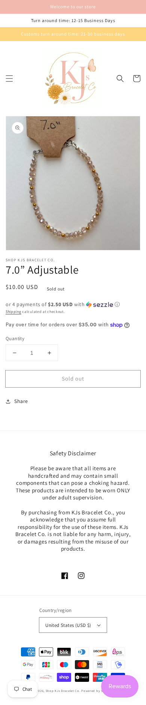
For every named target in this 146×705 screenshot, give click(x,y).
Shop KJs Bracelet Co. (63, 691)
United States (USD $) (68, 625)
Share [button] (21, 401)
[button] (9, 78)
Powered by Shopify (97, 691)
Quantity (15, 338)
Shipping (13, 311)
